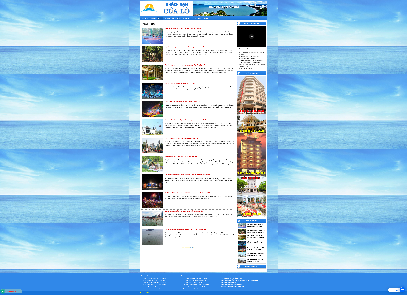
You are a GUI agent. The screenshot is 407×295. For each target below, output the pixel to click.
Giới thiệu (153, 18)
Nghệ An (206, 18)
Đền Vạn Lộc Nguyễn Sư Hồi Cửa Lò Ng (154, 282)
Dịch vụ (194, 18)
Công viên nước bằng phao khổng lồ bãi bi (155, 289)
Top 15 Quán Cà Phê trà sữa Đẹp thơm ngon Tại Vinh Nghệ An (185, 65)
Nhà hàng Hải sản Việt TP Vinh (247, 58)
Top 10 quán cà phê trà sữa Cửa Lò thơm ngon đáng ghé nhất (185, 47)
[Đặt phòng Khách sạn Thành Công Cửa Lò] (251, 194)
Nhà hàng (175, 18)
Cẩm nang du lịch (184, 18)
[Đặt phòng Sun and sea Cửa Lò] (251, 175)
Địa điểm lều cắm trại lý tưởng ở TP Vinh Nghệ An (181, 156)
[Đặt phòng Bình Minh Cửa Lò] (251, 113)
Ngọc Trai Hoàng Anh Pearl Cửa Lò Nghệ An (155, 278)
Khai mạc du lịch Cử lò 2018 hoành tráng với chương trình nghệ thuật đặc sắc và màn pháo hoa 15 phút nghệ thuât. (252, 64)
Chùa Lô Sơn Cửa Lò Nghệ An (151, 287)
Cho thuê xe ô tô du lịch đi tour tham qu (194, 280)
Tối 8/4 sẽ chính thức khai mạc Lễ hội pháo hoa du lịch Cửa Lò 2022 (187, 193)
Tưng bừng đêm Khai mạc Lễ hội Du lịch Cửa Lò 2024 (182, 101)
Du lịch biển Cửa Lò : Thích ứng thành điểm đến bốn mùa (184, 211)
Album (200, 18)
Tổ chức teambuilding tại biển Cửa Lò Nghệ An (251, 60)
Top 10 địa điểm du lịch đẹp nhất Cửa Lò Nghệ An (181, 138)
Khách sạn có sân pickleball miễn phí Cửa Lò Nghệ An (183, 28)
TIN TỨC (152, 24)
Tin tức (160, 18)
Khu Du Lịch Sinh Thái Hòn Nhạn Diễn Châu (155, 280)
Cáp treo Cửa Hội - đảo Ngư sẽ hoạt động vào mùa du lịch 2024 (185, 120)
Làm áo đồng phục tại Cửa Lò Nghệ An (194, 287)
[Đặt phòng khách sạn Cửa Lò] (251, 132)
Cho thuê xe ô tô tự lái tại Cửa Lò (192, 282)
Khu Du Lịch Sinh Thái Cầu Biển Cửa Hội (154, 285)
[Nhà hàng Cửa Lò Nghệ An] (251, 215)
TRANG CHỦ (145, 24)
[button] (251, 36)
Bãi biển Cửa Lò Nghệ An (245, 68)
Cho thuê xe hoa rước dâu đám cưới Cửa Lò (196, 285)
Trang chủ (145, 18)
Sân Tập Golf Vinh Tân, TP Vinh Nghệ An (249, 56)
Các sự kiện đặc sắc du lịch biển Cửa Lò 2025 (180, 83)
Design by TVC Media (146, 292)
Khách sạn (167, 18)
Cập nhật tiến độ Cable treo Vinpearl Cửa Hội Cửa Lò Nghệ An (185, 229)
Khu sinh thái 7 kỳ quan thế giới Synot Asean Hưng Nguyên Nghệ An (187, 174)
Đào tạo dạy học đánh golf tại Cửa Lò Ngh (195, 278)
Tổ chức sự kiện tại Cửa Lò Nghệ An (193, 289)
